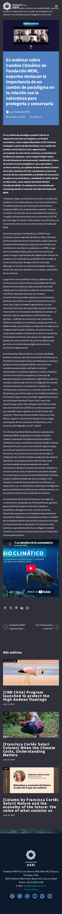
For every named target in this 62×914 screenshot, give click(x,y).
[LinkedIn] (22, 608)
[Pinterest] (16, 608)
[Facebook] (5, 608)
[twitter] (19, 896)
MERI (14, 661)
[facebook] (12, 896)
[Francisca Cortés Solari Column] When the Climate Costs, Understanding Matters (29, 749)
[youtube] (34, 896)
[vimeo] (42, 896)
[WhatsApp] (27, 608)
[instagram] (27, 896)
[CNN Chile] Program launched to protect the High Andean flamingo (26, 696)
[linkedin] (49, 896)
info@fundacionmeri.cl (34, 885)
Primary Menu (56, 6)
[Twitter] (10, 608)
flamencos (8, 661)
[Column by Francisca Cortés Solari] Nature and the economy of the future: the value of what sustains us (31, 805)
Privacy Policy (31, 889)
